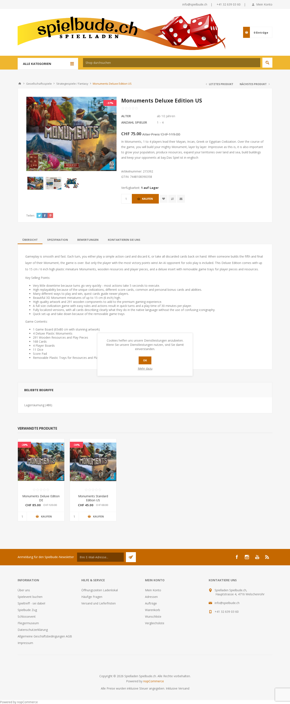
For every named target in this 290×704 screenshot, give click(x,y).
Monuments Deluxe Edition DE (41, 498)
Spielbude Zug (27, 610)
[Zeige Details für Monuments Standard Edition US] (93, 462)
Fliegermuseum (28, 623)
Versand (183, 688)
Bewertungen (88, 240)
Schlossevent (27, 616)
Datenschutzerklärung (33, 630)
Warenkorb (152, 610)
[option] (35, 183)
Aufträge (151, 603)
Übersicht (30, 240)
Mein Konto (264, 4)
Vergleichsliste (154, 623)
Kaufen (147, 199)
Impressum (25, 643)
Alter (126, 116)
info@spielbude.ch (194, 4)
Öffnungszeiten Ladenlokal (99, 590)
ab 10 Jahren (166, 116)
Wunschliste (153, 616)
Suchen (267, 63)
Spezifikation (57, 240)
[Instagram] (247, 557)
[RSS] (267, 557)
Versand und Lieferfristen (98, 603)
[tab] (30, 239)
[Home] (20, 83)
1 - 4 (160, 122)
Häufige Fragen (91, 597)
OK (145, 360)
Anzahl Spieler (134, 122)
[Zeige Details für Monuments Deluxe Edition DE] (41, 462)
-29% (24, 445)
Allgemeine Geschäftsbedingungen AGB (45, 636)
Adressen (151, 597)
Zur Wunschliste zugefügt (164, 199)
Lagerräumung (34, 405)
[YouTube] (257, 557)
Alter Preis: (151, 134)
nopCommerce (153, 681)
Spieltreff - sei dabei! (31, 603)
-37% (110, 103)
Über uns (24, 590)
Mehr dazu (145, 368)
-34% (76, 445)
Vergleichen (172, 199)
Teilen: (30, 215)
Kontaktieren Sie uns (124, 240)
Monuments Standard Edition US (93, 498)
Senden (131, 557)
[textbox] (171, 62)
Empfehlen (181, 199)
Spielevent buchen (30, 597)
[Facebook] (236, 557)
